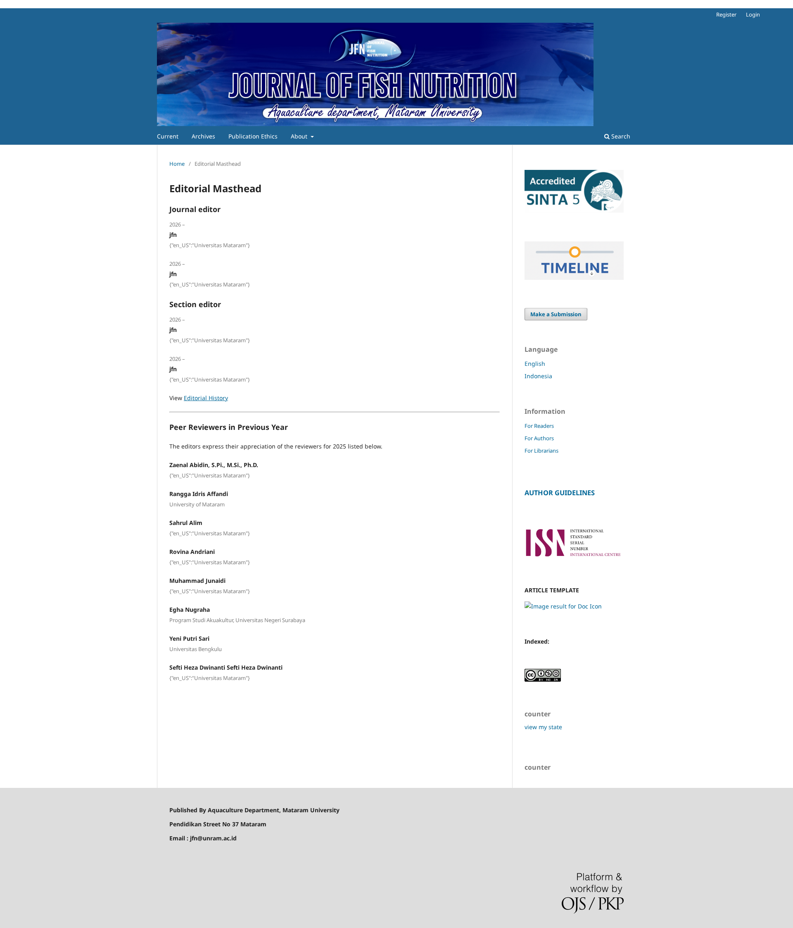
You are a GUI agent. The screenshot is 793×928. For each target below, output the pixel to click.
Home (177, 163)
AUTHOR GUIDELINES (560, 492)
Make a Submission (556, 314)
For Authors (539, 438)
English (535, 363)
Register (726, 14)
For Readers (539, 425)
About (300, 136)
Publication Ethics (253, 136)
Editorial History (206, 398)
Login (753, 14)
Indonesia (538, 376)
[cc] (543, 679)
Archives (203, 136)
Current (167, 136)
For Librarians (541, 450)
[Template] (563, 606)
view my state (543, 727)
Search (620, 136)
